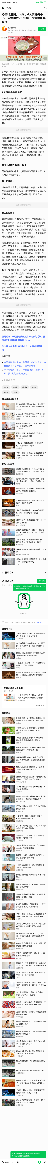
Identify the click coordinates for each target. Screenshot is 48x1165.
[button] (5, 1162)
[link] (12, 1162)
